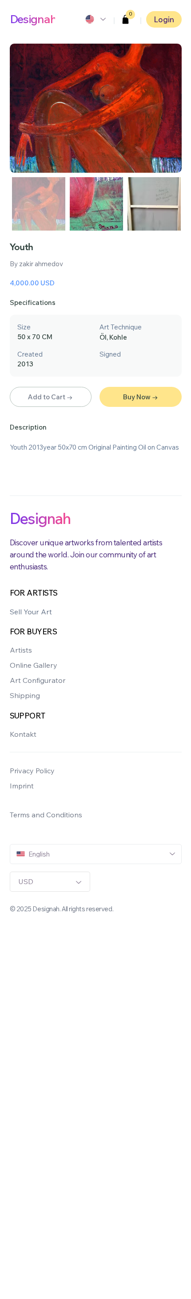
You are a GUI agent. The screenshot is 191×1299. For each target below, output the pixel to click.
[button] (125, 19)
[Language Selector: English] (95, 19)
